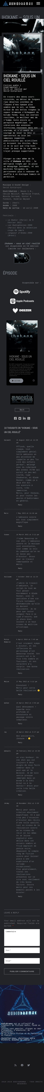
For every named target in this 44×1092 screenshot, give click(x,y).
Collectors (28, 249)
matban (6, 703)
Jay (5, 732)
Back (22, 410)
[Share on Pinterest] (29, 419)
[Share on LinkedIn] (24, 419)
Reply (20, 505)
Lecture (17, 381)
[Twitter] (28, 1065)
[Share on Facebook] (15, 419)
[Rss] (15, 1065)
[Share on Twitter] (20, 419)
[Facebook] (22, 1065)
